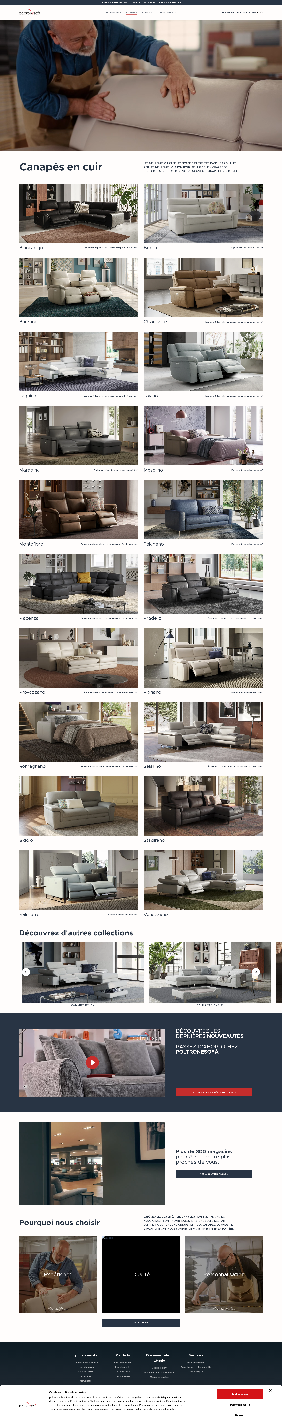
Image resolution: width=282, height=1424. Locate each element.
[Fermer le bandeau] (270, 1390)
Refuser (239, 1415)
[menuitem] (113, 12)
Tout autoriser (240, 1394)
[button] (214, 1092)
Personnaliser (238, 1404)
